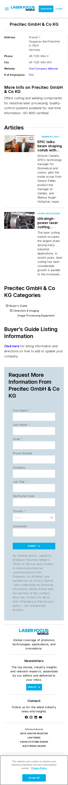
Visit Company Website (43, 68)
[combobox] (34, 517)
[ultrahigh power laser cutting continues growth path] (19, 220)
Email (17, 439)
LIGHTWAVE (34, 737)
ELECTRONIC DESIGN (34, 746)
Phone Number (23, 453)
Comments (20, 526)
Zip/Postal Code (23, 496)
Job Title (20, 481)
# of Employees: (14, 74)
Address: (10, 37)
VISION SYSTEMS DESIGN (34, 742)
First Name (21, 410)
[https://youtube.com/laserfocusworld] (40, 717)
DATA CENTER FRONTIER (34, 733)
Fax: (7, 62)
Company (19, 467)
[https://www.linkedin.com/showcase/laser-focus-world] (35, 717)
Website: (10, 68)
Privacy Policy (39, 768)
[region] (34, 770)
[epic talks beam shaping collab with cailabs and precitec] (19, 143)
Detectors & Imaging (26, 310)
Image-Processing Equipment (36, 315)
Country (19, 511)
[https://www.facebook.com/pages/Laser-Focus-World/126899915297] (26, 717)
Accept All (34, 777)
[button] (6, 8)
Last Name (21, 424)
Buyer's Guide (18, 305)
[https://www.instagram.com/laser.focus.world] (31, 717)
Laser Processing (48, 213)
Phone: (8, 56)
